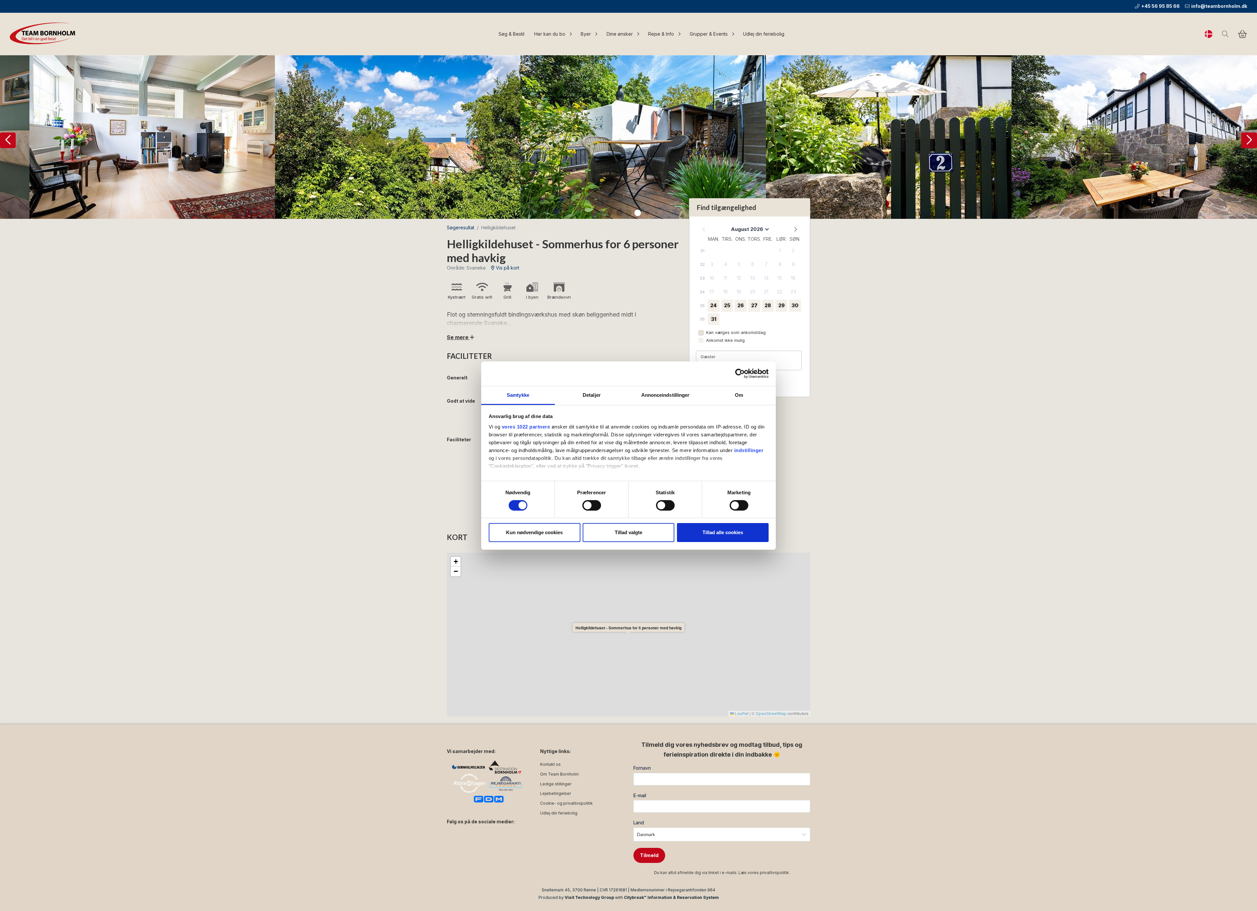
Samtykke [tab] (518, 394)
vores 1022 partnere (526, 426)
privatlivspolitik (774, 872)
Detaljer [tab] (592, 394)
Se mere (458, 337)
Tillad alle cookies (722, 532)
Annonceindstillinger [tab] (665, 394)
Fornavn (642, 768)
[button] (8, 140)
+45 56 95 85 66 (1160, 6)
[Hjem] (44, 34)
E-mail (639, 795)
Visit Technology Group (589, 897)
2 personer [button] (714, 363)
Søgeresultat (460, 227)
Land (638, 822)
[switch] (591, 505)
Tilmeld (649, 855)
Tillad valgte (628, 532)
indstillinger (749, 450)
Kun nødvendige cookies (534, 532)
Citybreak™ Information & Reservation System (671, 897)
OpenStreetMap (771, 713)
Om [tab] (739, 394)
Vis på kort (507, 268)
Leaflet (741, 713)
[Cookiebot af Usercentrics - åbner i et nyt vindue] (740, 373)
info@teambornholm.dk (1219, 6)
